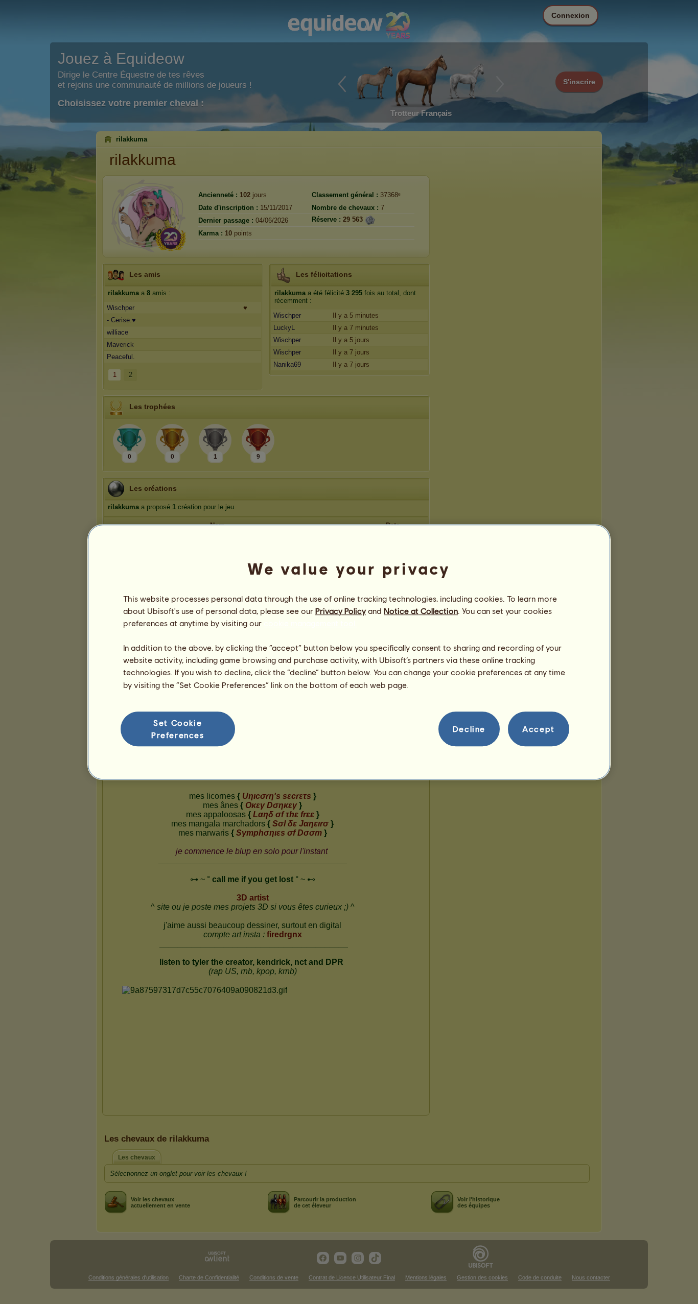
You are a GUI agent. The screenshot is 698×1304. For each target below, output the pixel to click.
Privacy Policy (340, 610)
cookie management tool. (310, 623)
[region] (349, 652)
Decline (469, 728)
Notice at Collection (421, 610)
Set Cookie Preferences (177, 729)
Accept (538, 728)
